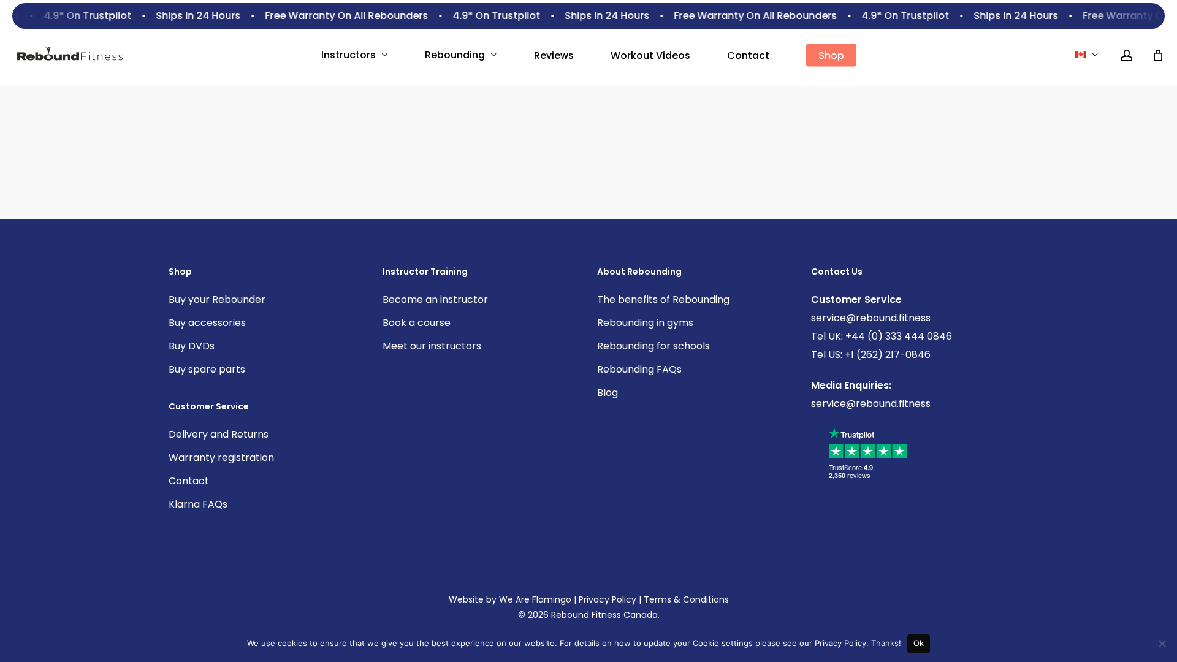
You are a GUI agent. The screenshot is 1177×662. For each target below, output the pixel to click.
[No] (1162, 643)
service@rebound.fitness (871, 318)
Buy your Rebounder (217, 299)
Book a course (417, 323)
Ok (918, 643)
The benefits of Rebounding (663, 299)
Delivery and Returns (219, 434)
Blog (607, 393)
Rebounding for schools (653, 346)
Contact (189, 481)
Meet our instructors (432, 346)
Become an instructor (435, 299)
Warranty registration (221, 458)
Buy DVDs (192, 346)
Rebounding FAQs (639, 369)
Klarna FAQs (198, 504)
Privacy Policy (607, 599)
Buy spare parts (207, 369)
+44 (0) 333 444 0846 (897, 336)
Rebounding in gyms (645, 323)
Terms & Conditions (686, 599)
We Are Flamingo (535, 599)
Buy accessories (207, 323)
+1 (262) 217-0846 (886, 355)
